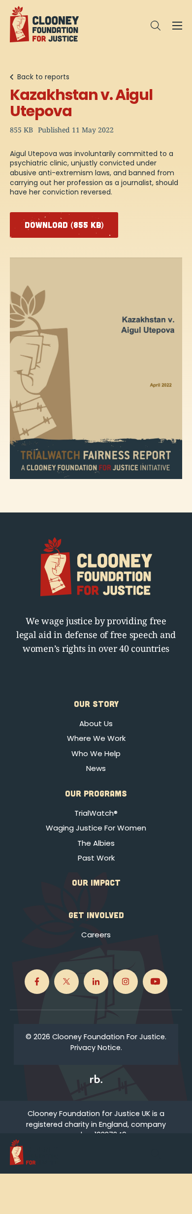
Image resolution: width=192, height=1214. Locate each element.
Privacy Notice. (96, 1048)
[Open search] (155, 26)
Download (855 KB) (64, 224)
